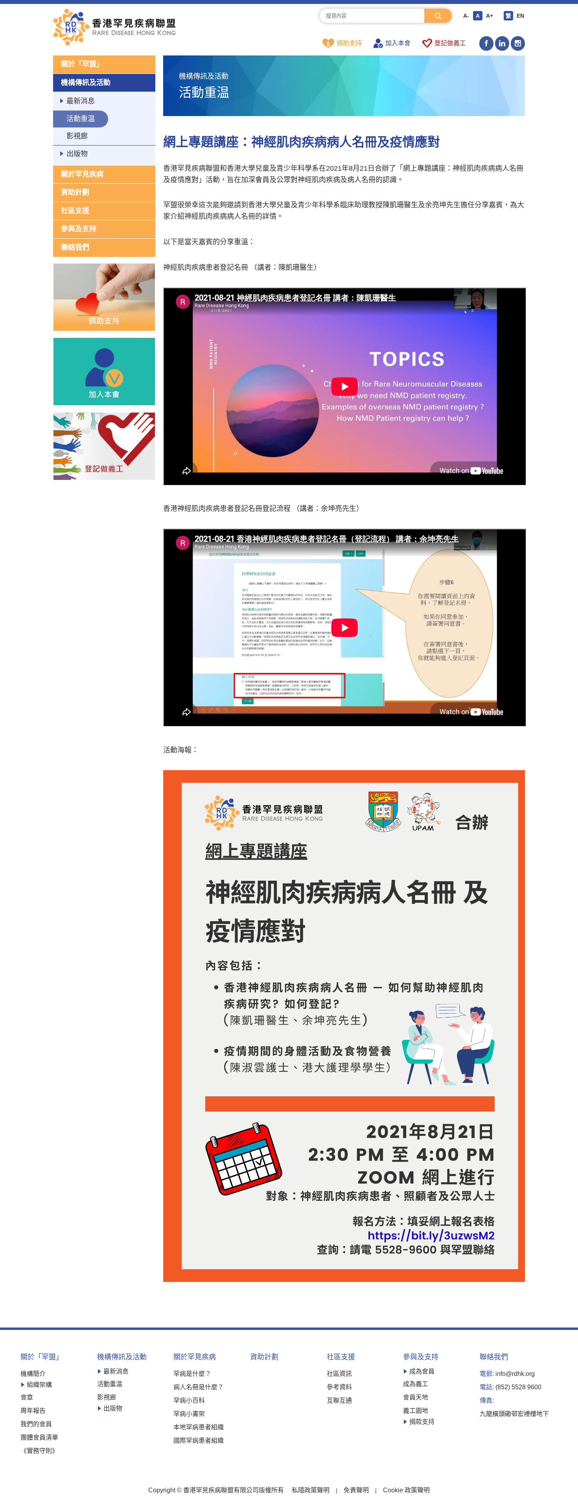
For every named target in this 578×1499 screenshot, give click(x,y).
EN (520, 16)
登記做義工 (450, 43)
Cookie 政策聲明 (406, 1490)
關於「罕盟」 (82, 64)
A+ (489, 16)
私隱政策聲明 (310, 1490)
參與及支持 (78, 229)
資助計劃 (75, 192)
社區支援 (75, 211)
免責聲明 (356, 1490)
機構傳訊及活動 (85, 83)
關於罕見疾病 (82, 174)
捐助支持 (349, 43)
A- (466, 16)
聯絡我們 (75, 247)
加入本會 (397, 43)
